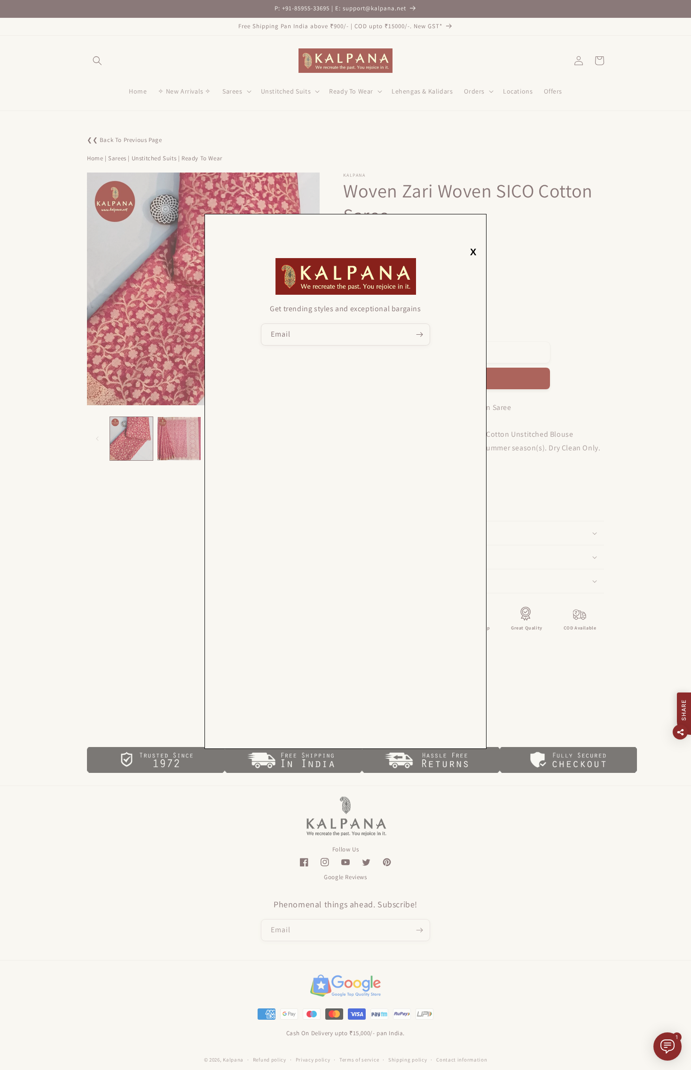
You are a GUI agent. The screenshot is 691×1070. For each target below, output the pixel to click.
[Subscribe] (419, 334)
